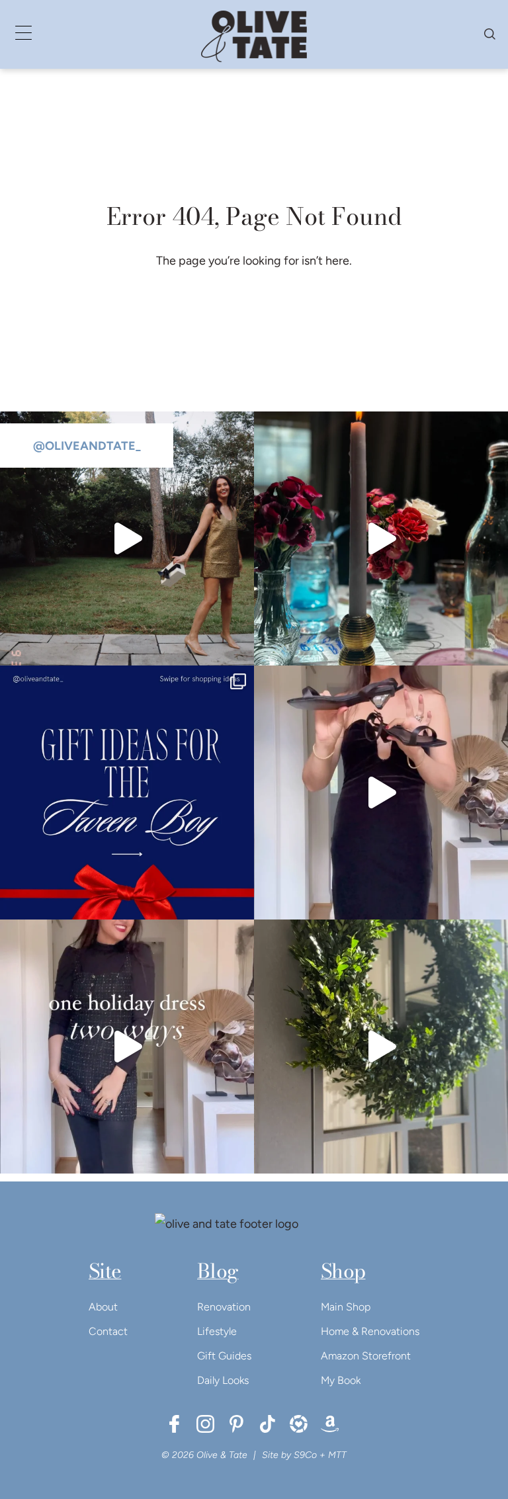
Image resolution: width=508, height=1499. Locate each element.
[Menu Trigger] (23, 33)
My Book (340, 1380)
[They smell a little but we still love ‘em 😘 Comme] (127, 792)
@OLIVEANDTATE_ (87, 446)
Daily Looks (223, 1380)
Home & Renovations (370, 1331)
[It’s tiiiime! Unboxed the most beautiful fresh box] (381, 1047)
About (103, 1307)
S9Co (305, 1455)
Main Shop (345, 1307)
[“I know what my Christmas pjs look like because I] (127, 538)
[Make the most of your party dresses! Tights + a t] (127, 1047)
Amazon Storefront (366, 1355)
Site (105, 1271)
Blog (217, 1271)
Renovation (224, 1307)
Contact (108, 1331)
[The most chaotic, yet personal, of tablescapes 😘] (381, 538)
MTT (337, 1455)
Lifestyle (217, 1331)
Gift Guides (224, 1355)
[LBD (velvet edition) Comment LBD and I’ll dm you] (381, 792)
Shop (343, 1271)
